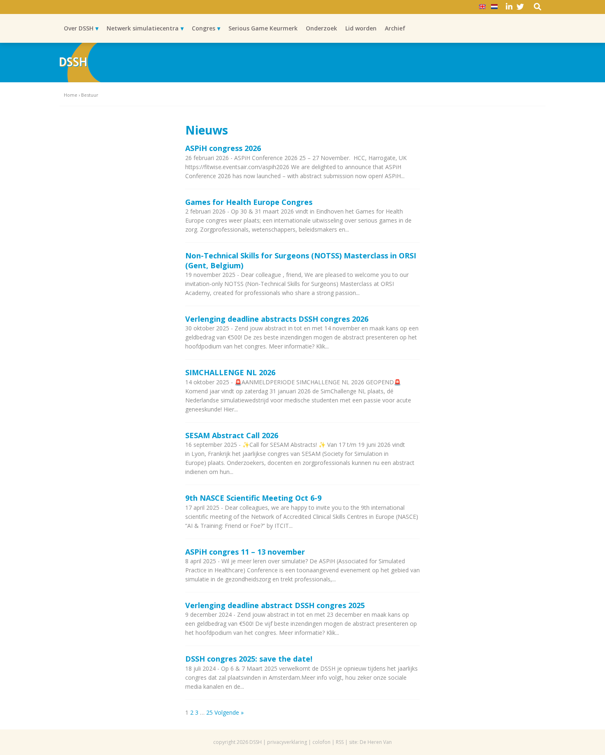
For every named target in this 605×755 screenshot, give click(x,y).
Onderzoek (321, 28)
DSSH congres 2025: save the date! (248, 659)
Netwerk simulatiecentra (143, 28)
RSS (340, 742)
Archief (395, 28)
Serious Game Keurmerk (263, 28)
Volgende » (229, 712)
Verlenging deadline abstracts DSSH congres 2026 (276, 319)
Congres (203, 28)
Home (70, 95)
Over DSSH (78, 28)
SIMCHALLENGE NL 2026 (230, 372)
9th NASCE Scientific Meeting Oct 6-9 (253, 498)
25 (209, 712)
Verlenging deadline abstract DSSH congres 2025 (275, 605)
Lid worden (361, 28)
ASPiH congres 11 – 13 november (245, 552)
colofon (321, 742)
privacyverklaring (287, 742)
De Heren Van (376, 742)
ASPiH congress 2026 (223, 148)
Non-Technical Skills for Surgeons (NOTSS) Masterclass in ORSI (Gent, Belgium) (300, 260)
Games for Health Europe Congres (248, 202)
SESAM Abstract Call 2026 (231, 435)
